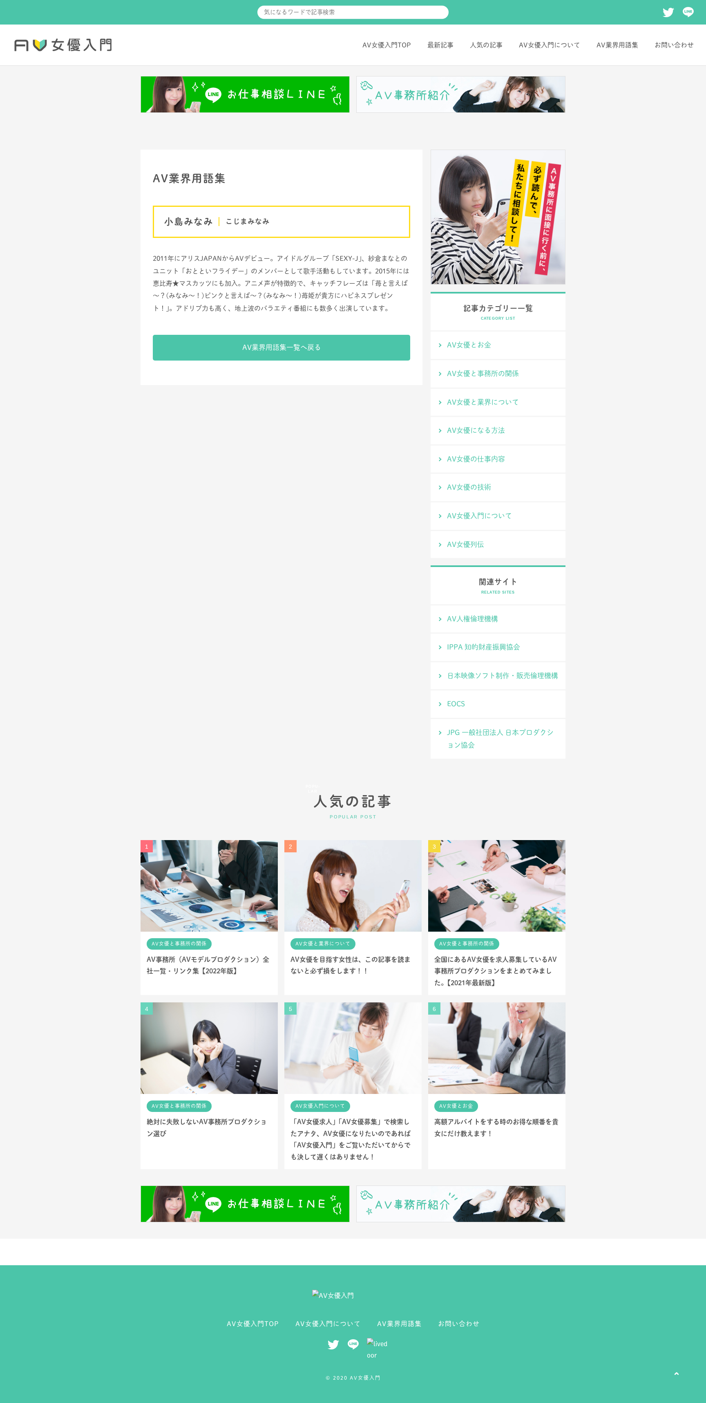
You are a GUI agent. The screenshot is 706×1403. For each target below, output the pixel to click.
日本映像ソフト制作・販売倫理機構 (502, 675)
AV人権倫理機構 (472, 618)
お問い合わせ (674, 45)
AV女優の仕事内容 (476, 458)
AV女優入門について (549, 45)
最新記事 (440, 45)
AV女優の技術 (469, 487)
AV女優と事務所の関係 (483, 373)
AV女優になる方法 (476, 430)
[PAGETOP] (677, 1374)
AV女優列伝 (465, 544)
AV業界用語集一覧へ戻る (281, 347)
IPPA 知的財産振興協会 (483, 646)
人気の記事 (486, 45)
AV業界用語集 (617, 45)
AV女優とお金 (469, 344)
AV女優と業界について (483, 402)
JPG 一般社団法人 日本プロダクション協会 (500, 739)
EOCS (456, 703)
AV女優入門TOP (386, 45)
